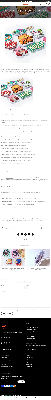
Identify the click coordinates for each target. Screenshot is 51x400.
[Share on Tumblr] (29, 234)
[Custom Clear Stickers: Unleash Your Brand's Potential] (32, 240)
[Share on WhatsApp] (33, 234)
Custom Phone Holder (31, 343)
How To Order (29, 364)
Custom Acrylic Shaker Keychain (33, 341)
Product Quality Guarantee (7, 369)
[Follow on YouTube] (11, 343)
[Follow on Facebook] (1, 343)
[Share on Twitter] (22, 234)
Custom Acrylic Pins (30, 338)
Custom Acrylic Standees (32, 334)
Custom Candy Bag (30, 336)
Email (28, 285)
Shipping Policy (29, 357)
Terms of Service (5, 355)
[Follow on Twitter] (4, 343)
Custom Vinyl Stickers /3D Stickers (34, 332)
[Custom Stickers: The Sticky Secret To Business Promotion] (19, 240)
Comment (4, 291)
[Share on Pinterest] (25, 234)
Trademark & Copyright (6, 360)
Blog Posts (3, 364)
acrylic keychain (8, 228)
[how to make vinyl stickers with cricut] (17, 91)
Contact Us (28, 355)
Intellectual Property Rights (7, 366)
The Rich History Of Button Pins (38, 268)
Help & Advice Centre (31, 362)
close (3, 1)
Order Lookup (29, 366)
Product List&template (31, 353)
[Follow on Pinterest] (9, 343)
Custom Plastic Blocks (31, 329)
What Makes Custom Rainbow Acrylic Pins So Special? (13, 269)
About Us (3, 353)
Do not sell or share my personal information (36, 345)
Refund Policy (29, 360)
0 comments (45, 228)
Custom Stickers (17, 109)
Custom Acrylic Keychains (32, 327)
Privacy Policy (4, 357)
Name (3, 285)
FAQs (2, 362)
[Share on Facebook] (18, 234)
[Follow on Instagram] (6, 343)
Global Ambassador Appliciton (33, 369)
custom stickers (32, 69)
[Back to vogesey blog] (25, 240)
